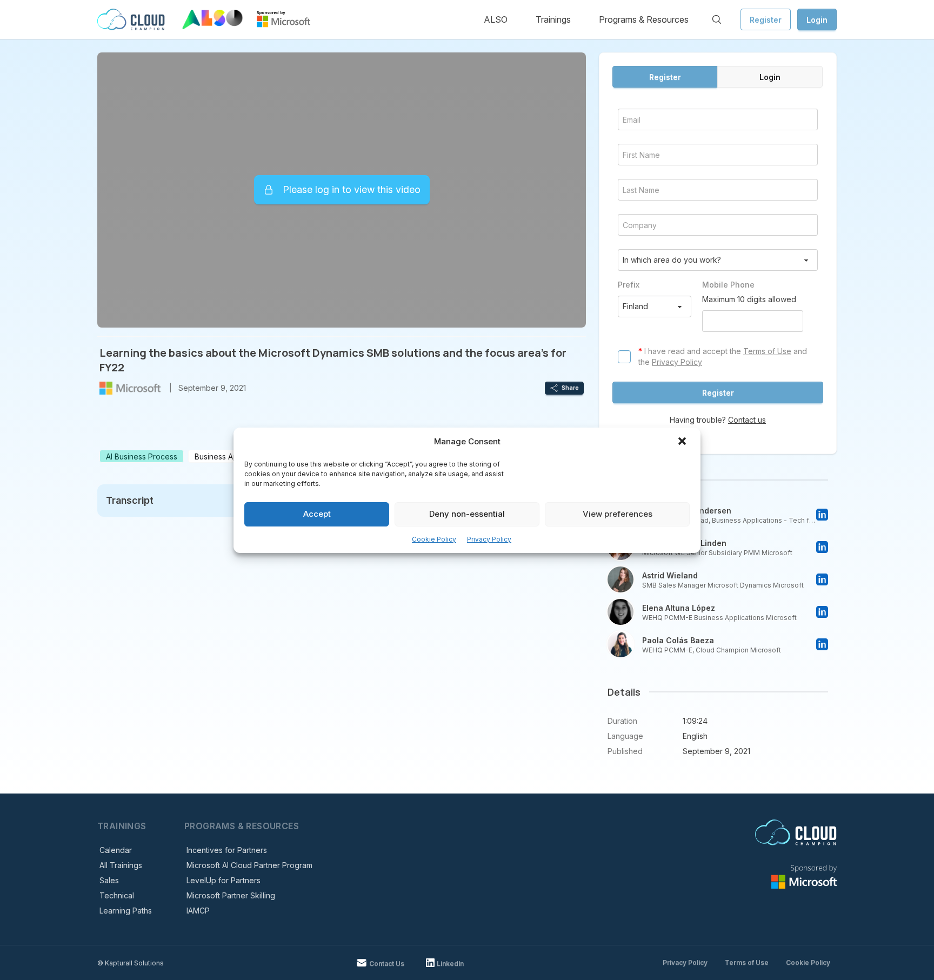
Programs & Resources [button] (644, 19)
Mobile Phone (728, 284)
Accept (317, 514)
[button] (683, 442)
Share (570, 387)
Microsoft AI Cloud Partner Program (249, 865)
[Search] (717, 19)
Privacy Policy (489, 539)
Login (817, 19)
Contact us (747, 419)
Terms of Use (767, 351)
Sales (109, 880)
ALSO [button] (496, 19)
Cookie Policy (434, 539)
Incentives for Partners (226, 850)
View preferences (617, 514)
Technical (116, 895)
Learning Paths (125, 910)
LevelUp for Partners (223, 880)
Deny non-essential (467, 514)
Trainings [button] (553, 19)
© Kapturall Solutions (130, 963)
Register (766, 19)
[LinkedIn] (822, 515)
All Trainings (120, 865)
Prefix (628, 284)
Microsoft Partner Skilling (230, 895)
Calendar (115, 850)
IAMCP (198, 910)
